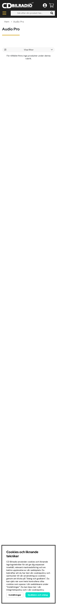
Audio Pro (18, 21)
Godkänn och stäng (38, 594)
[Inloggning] (45, 5)
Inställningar (15, 594)
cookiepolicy (38, 589)
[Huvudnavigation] (4, 13)
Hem (6, 21)
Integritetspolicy (14, 589)
